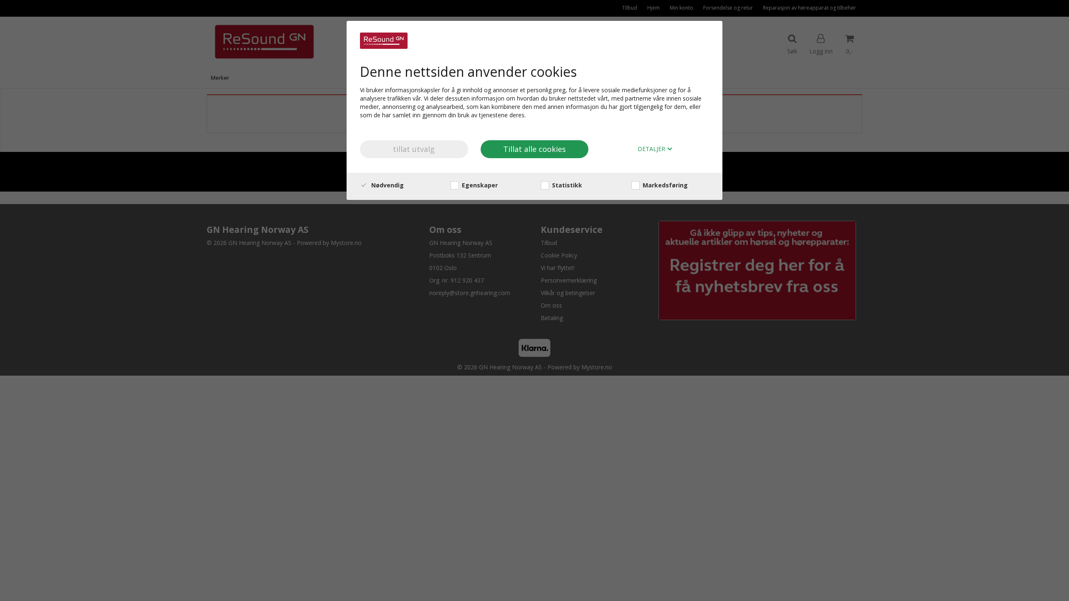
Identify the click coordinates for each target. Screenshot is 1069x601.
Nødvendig (387, 185)
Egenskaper (479, 185)
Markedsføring (664, 185)
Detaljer (652, 149)
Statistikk (566, 185)
